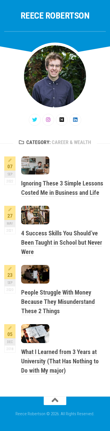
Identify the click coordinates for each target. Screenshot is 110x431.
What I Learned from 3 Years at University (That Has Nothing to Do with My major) (60, 361)
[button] (35, 165)
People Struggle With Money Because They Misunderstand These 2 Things (58, 302)
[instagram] (48, 120)
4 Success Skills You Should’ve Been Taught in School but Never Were (61, 242)
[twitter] (35, 120)
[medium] (62, 120)
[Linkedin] (75, 120)
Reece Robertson (55, 15)
